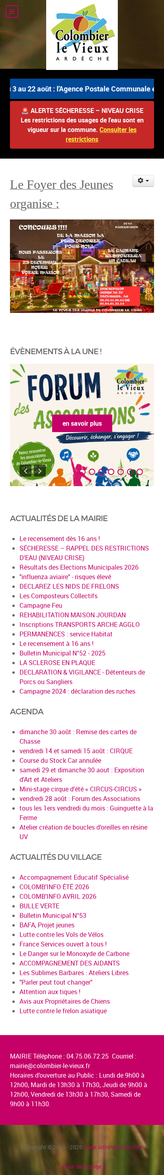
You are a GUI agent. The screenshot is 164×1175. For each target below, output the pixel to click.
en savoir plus (82, 423)
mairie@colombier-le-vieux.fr (50, 1065)
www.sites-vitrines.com (113, 1147)
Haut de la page (82, 1166)
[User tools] (143, 181)
